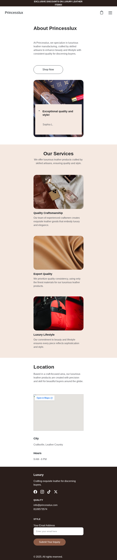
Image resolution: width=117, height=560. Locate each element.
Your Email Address (44, 525)
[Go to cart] (102, 12)
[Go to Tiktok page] (49, 492)
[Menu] (110, 12)
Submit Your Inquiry (49, 542)
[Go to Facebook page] (35, 492)
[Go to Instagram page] (42, 492)
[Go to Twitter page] (56, 492)
